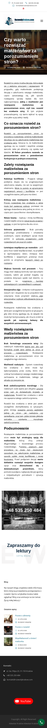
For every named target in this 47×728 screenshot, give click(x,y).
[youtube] (23, 8)
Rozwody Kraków (33, 67)
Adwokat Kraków (16, 723)
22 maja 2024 (22, 645)
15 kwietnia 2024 (13, 67)
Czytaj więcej (24, 556)
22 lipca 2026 (22, 630)
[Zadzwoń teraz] (41, 722)
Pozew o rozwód (22, 627)
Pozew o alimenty (22, 615)
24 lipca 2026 (22, 619)
